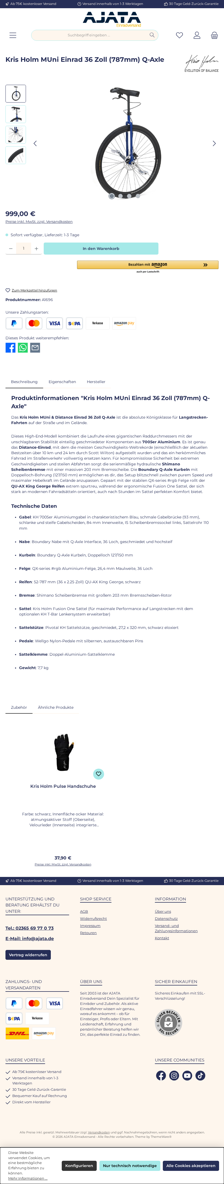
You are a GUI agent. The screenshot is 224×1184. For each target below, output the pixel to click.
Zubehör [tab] (19, 707)
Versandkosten (99, 1132)
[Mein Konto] (197, 35)
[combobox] (88, 35)
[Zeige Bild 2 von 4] (120, 196)
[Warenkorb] (213, 35)
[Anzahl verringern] (10, 249)
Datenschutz (166, 919)
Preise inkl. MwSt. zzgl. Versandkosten (39, 222)
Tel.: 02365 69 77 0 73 (29, 928)
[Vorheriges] (35, 143)
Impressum (90, 926)
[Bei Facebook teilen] (10, 347)
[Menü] (12, 35)
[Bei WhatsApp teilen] (23, 347)
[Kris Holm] (201, 64)
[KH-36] (124, 143)
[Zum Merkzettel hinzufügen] (98, 774)
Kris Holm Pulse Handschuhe (63, 786)
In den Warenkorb (101, 248)
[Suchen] (152, 35)
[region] (112, 143)
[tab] (24, 381)
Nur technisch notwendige (130, 1165)
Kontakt (162, 938)
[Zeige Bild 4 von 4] (138, 196)
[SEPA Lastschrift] (74, 323)
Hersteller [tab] (96, 382)
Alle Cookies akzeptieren (191, 1165)
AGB (84, 911)
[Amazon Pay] (124, 323)
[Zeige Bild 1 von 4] (112, 196)
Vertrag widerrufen (28, 955)
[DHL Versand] (17, 1033)
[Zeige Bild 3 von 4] (129, 196)
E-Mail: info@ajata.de (29, 938)
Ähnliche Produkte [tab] (55, 707)
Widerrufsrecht (93, 919)
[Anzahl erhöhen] (36, 249)
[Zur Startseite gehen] (112, 19)
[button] (148, 267)
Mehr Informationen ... (28, 1178)
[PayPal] (14, 323)
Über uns (163, 911)
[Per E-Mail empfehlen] (35, 347)
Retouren (88, 933)
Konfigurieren (79, 1165)
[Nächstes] (214, 143)
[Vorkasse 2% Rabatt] (98, 323)
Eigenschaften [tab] (62, 382)
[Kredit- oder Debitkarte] (44, 323)
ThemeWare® (161, 1137)
